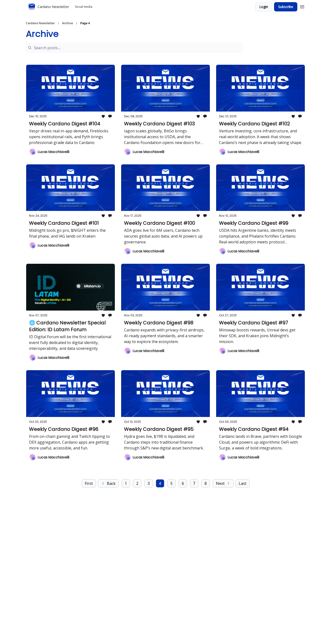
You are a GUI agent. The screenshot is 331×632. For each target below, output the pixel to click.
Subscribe (285, 6)
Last (242, 483)
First (89, 483)
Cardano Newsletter (40, 23)
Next (220, 483)
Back (111, 483)
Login (263, 6)
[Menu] (302, 6)
